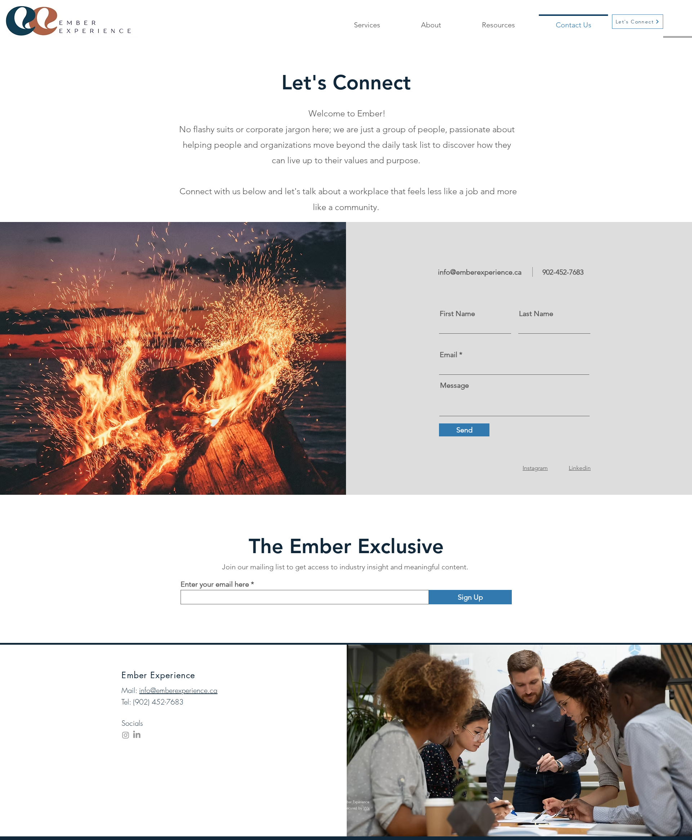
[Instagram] (125, 734)
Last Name (536, 313)
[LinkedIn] (136, 734)
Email (448, 354)
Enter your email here (215, 584)
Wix (366, 807)
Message (454, 385)
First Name (457, 313)
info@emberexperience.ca (480, 272)
